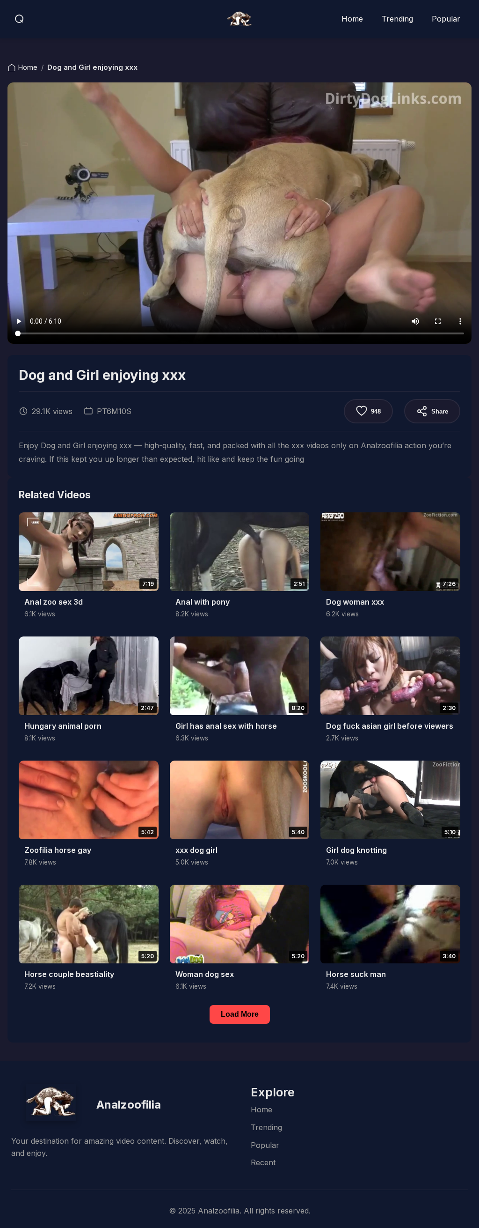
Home (352, 18)
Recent (263, 1162)
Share (439, 411)
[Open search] (19, 19)
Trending (397, 18)
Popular (446, 18)
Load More (240, 1014)
